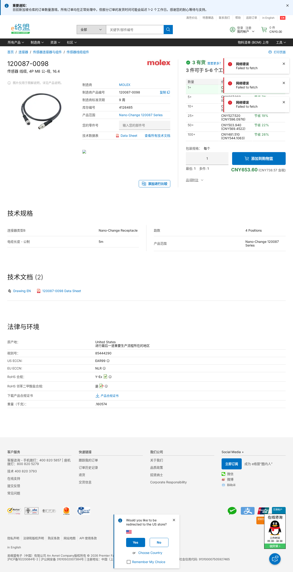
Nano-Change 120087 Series (141, 115)
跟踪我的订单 (88, 460)
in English (14, 547)
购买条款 (54, 538)
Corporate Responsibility (168, 482)
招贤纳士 (156, 475)
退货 (82, 475)
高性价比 (191, 17)
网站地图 (70, 538)
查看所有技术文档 (157, 135)
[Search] (168, 29)
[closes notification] (287, 5)
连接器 (23, 52)
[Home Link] (20, 29)
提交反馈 (13, 486)
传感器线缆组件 (78, 52)
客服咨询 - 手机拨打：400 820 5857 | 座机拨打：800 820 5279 (39, 462)
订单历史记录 (88, 467)
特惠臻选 (208, 17)
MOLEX (124, 85)
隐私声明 (13, 538)
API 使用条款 (88, 538)
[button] (15, 42)
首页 (10, 52)
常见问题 (13, 493)
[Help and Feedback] (275, 559)
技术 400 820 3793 (22, 471)
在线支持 (13, 478)
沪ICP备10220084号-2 (22, 559)
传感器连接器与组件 (47, 52)
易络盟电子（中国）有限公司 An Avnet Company (40, 555)
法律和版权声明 (33, 538)
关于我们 (156, 460)
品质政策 (156, 467)
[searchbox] (135, 29)
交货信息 (85, 482)
